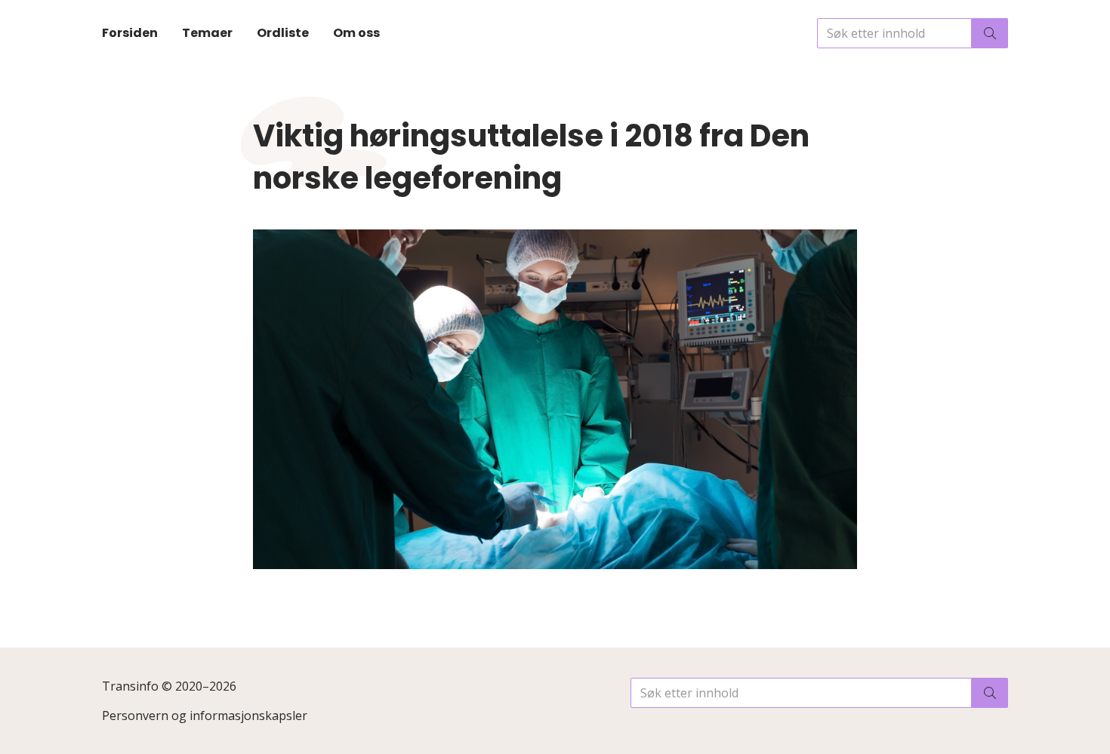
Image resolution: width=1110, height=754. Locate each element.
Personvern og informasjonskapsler (204, 715)
